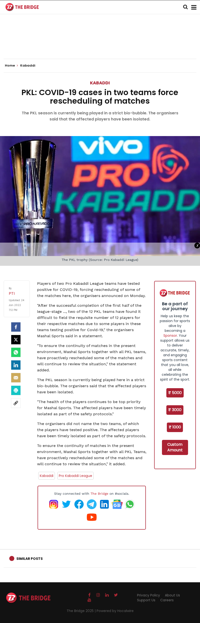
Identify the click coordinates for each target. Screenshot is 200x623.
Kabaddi (100, 83)
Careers (167, 600)
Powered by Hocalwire (115, 610)
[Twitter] (16, 340)
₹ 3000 (174, 410)
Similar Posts (29, 558)
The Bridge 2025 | (82, 610)
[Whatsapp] (16, 352)
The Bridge (99, 493)
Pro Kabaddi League (75, 475)
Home (10, 65)
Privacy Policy (148, 595)
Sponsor (170, 335)
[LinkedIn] (16, 365)
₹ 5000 (175, 393)
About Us (172, 595)
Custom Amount (175, 447)
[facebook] (16, 327)
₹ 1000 (175, 427)
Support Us (146, 600)
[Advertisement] (100, 44)
